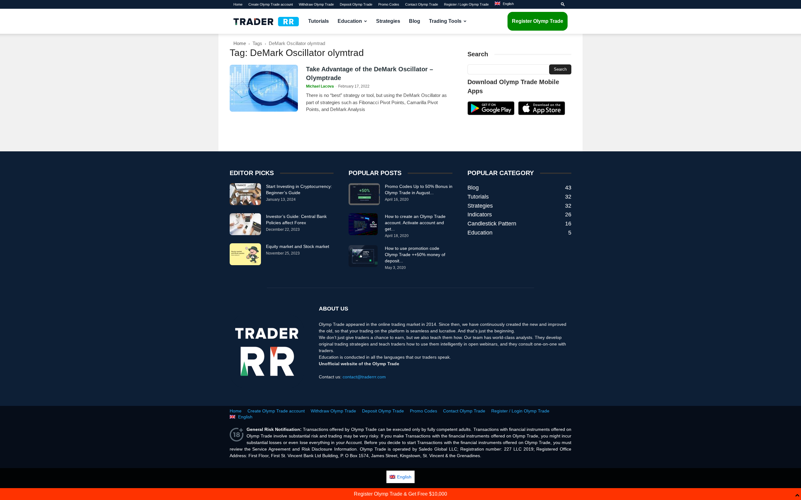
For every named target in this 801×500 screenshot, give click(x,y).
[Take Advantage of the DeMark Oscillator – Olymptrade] (264, 88)
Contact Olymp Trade (421, 4)
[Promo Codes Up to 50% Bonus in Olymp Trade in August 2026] (364, 194)
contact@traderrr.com (364, 376)
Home (237, 4)
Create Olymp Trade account (270, 4)
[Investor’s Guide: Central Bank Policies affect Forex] (245, 224)
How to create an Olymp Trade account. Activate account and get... (415, 222)
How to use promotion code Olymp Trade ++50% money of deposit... (415, 254)
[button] (563, 4)
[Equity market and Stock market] (245, 254)
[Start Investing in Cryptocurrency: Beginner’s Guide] (245, 194)
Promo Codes (388, 4)
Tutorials (318, 21)
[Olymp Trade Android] (490, 113)
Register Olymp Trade (537, 21)
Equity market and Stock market (297, 246)
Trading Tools (445, 21)
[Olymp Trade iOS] (541, 113)
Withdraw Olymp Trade (316, 4)
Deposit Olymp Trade (356, 4)
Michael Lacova (320, 86)
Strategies (388, 21)
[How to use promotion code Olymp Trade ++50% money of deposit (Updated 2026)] (363, 256)
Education (350, 21)
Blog (414, 21)
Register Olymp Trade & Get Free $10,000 (400, 494)
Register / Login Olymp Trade (466, 4)
